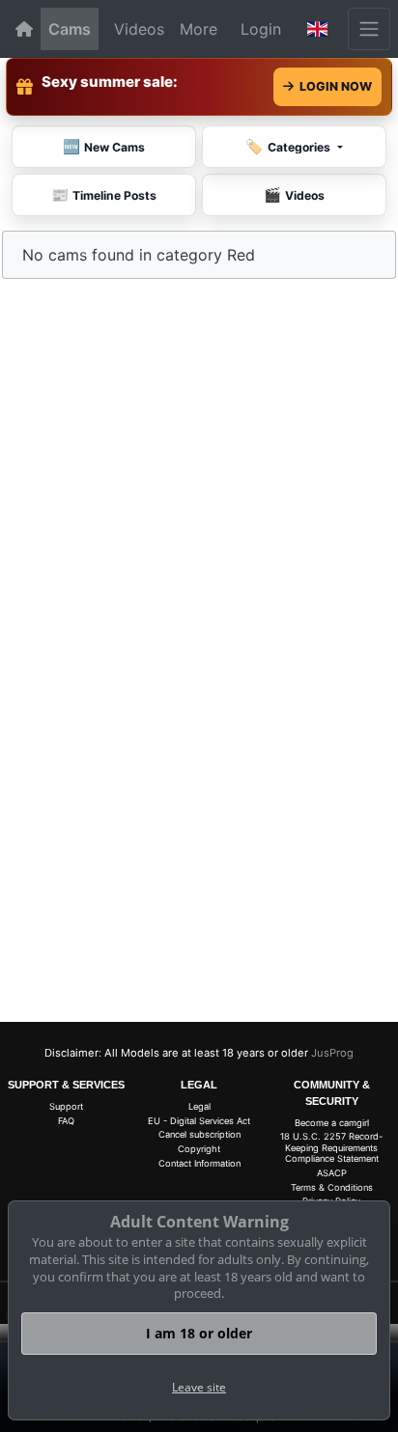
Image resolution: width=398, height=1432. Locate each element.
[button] (318, 29)
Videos (139, 29)
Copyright (199, 1148)
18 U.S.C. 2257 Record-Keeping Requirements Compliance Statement (331, 1147)
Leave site (199, 1387)
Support (66, 1106)
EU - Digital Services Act (199, 1120)
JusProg (332, 1053)
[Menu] (369, 29)
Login (261, 29)
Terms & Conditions (332, 1187)
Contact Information (199, 1163)
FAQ (66, 1120)
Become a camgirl (332, 1122)
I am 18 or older (199, 1333)
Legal (199, 1106)
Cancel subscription (199, 1134)
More (198, 29)
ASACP (332, 1173)
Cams (69, 29)
